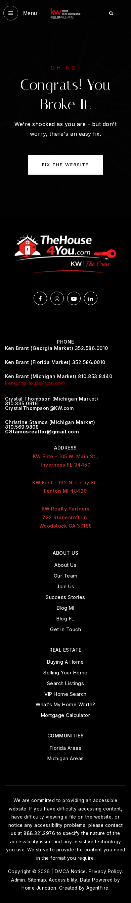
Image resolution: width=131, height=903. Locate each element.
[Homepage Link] (65, 12)
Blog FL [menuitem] (65, 618)
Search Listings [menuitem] (65, 683)
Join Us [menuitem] (65, 586)
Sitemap (37, 880)
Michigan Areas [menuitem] (65, 758)
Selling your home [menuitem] (65, 672)
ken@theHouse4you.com (35, 383)
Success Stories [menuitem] (65, 597)
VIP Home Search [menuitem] (65, 694)
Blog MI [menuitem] (66, 608)
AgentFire (97, 888)
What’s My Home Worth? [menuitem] (65, 704)
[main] (65, 109)
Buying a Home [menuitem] (65, 662)
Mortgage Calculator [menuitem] (65, 715)
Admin (18, 880)
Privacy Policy (105, 871)
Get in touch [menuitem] (65, 629)
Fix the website (65, 164)
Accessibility (63, 880)
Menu (29, 13)
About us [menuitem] (65, 565)
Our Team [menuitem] (66, 576)
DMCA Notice (70, 871)
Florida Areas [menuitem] (66, 748)
